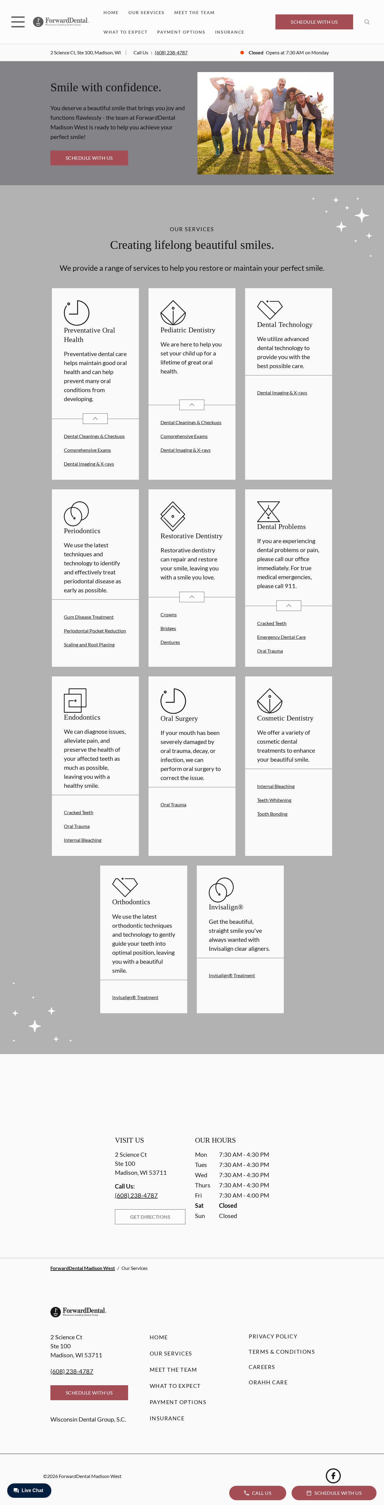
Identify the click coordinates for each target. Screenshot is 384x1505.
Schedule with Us (314, 22)
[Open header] (18, 22)
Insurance (229, 32)
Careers (262, 1367)
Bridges (168, 628)
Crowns (168, 614)
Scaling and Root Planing (89, 644)
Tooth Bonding (272, 814)
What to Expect (126, 32)
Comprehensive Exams (87, 450)
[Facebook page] (333, 1475)
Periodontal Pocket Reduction (95, 630)
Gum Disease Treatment (89, 617)
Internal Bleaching (82, 840)
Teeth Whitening (274, 800)
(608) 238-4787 (171, 52)
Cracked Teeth (271, 623)
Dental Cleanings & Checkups (94, 436)
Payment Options (181, 32)
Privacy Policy (273, 1336)
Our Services (146, 12)
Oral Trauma (270, 651)
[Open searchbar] (367, 22)
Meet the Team (194, 12)
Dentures (170, 642)
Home (111, 12)
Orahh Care (268, 1382)
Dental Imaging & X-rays (89, 464)
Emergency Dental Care (281, 637)
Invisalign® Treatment (135, 997)
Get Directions (150, 1216)
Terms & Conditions (282, 1351)
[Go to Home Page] (61, 22)
